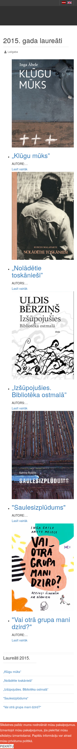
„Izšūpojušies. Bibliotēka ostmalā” (39, 391)
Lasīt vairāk (19, 169)
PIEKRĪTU (7, 746)
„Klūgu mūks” (31, 155)
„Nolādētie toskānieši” (27, 271)
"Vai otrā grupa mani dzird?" (41, 623)
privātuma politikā (20, 741)
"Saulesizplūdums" (39, 507)
